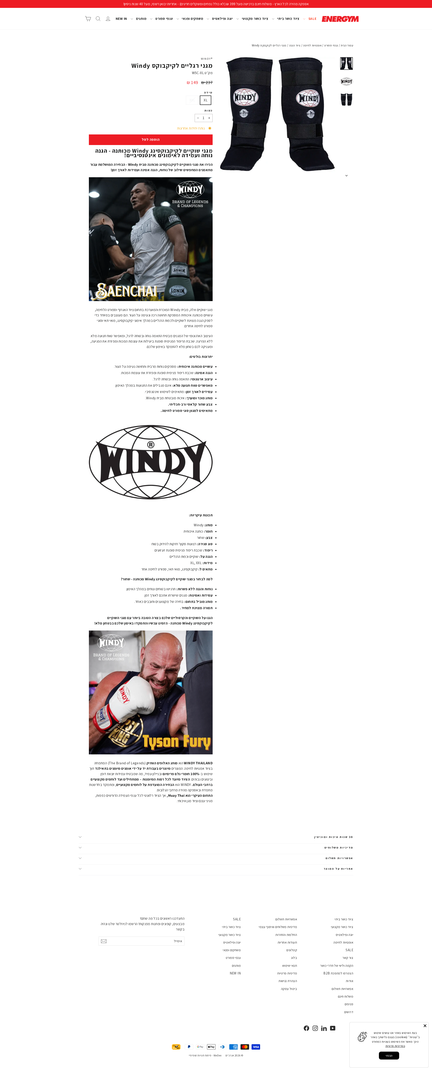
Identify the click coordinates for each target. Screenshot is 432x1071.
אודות (349, 981)
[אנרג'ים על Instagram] (315, 1028)
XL (205, 100)
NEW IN (121, 18)
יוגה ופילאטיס (222, 18)
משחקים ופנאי (192, 18)
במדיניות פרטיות (395, 1046)
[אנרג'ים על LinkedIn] (324, 1028)
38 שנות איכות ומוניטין (333, 837)
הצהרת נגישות (288, 981)
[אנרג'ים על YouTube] (332, 1028)
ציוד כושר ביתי (288, 18)
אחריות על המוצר (338, 869)
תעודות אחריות (287, 942)
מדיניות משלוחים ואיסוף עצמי (278, 927)
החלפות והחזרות (286, 935)
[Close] (425, 1025)
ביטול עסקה (289, 989)
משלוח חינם (345, 996)
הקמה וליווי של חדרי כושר (336, 965)
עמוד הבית (347, 45)
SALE (312, 18)
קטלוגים (291, 950)
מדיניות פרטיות (287, 973)
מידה (208, 92)
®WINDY (207, 58)
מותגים (140, 18)
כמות (209, 110)
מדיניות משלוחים (338, 847)
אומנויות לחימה (343, 942)
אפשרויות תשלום (339, 858)
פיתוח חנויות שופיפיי (200, 1055)
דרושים (348, 1012)
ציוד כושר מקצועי (254, 18)
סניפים (349, 1004)
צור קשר (347, 957)
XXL (192, 100)
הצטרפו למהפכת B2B (338, 973)
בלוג (294, 957)
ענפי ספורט (164, 18)
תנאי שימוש (289, 965)
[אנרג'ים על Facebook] (306, 1028)
